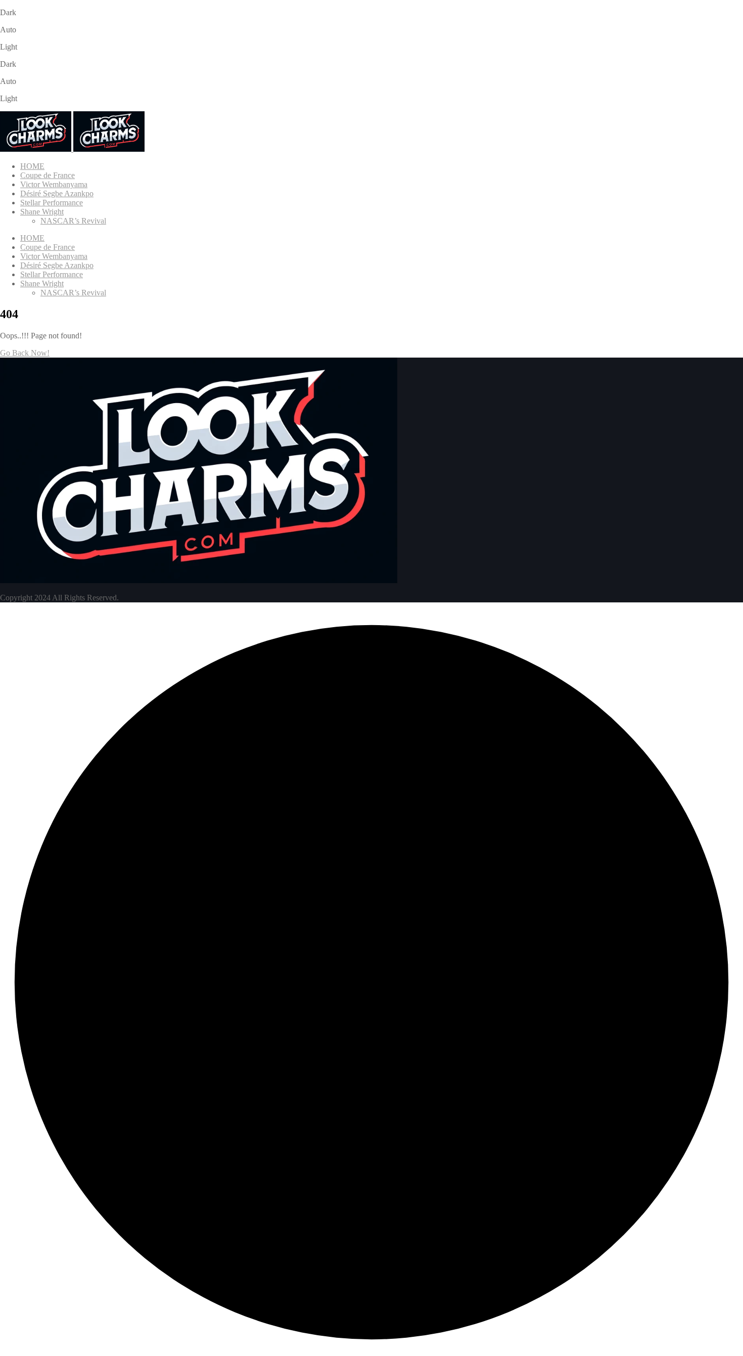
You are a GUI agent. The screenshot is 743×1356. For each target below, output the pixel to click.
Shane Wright (42, 211)
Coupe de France (47, 175)
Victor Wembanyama (53, 184)
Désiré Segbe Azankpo (57, 193)
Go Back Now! (25, 352)
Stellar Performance (51, 202)
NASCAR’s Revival (73, 220)
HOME (32, 166)
